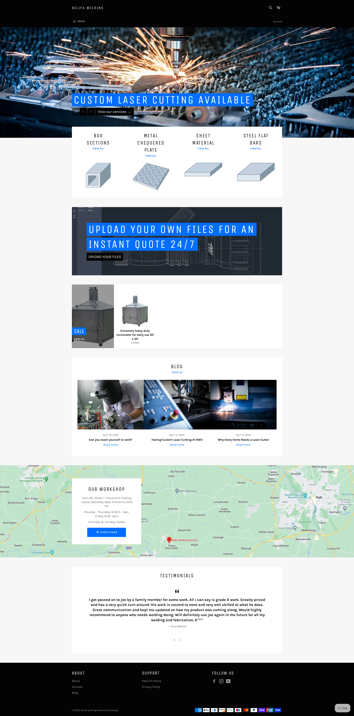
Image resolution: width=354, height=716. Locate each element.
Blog (75, 692)
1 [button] (174, 640)
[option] (177, 82)
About (76, 681)
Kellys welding (88, 8)
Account (277, 21)
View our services (114, 112)
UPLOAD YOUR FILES (104, 257)
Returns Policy (151, 681)
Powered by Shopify (107, 710)
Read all (177, 372)
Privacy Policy (151, 687)
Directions (108, 532)
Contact (77, 687)
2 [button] (179, 640)
